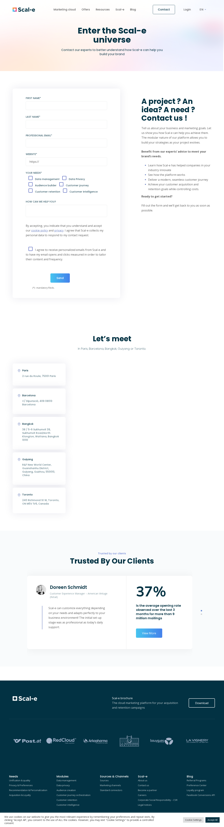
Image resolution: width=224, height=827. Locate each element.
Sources (104, 780)
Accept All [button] (213, 819)
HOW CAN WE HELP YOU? (41, 201)
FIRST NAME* (33, 98)
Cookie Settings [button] (193, 819)
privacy (59, 230)
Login (187, 9)
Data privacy (63, 785)
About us (142, 780)
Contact (164, 10)
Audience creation (66, 790)
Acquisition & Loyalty (20, 795)
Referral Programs (196, 780)
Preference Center (196, 785)
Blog (133, 9)
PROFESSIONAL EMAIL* (39, 135)
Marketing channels (110, 785)
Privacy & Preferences (21, 785)
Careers (142, 795)
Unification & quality (19, 780)
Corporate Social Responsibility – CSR (157, 800)
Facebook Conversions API (201, 795)
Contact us (143, 785)
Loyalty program (195, 790)
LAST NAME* (33, 117)
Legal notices (145, 804)
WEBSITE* (31, 154)
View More (149, 633)
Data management (66, 780)
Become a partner (147, 790)
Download (201, 703)
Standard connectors (111, 790)
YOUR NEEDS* (34, 173)
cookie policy (39, 230)
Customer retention (67, 800)
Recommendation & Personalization (28, 790)
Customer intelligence (68, 804)
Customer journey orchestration (73, 795)
